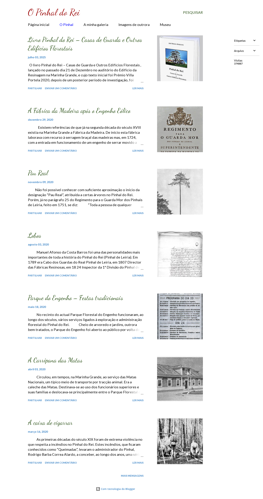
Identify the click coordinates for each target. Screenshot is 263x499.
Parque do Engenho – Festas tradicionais (75, 298)
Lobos (34, 235)
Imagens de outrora (134, 24)
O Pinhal (66, 24)
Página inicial (38, 24)
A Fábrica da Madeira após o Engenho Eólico (79, 110)
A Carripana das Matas (55, 360)
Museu (165, 24)
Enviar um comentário (61, 88)
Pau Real (38, 173)
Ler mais (137, 88)
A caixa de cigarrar (50, 422)
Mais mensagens (132, 475)
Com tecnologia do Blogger (117, 489)
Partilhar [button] (35, 88)
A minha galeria (96, 24)
